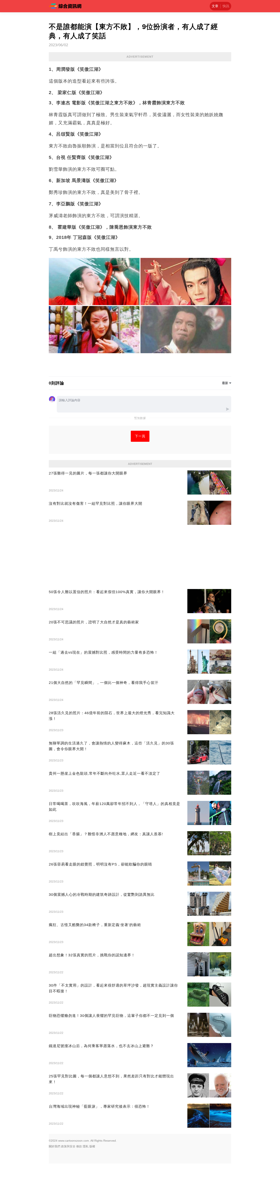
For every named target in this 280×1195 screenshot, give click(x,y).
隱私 (86, 1146)
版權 (92, 1146)
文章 (215, 6)
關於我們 (54, 1146)
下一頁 (140, 436)
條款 (79, 1146)
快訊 (226, 6)
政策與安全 (68, 1146)
